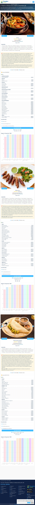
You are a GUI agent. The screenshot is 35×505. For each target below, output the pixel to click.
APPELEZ (4, 35)
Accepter (29, 502)
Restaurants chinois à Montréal (21, 487)
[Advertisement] (17, 473)
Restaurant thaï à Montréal (13, 496)
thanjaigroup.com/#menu (7, 428)
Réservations (4, 121)
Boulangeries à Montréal (3, 489)
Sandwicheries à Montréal (21, 494)
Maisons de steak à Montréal (4, 493)
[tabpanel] (17, 24)
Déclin (32, 502)
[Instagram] (30, 499)
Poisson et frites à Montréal (13, 489)
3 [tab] (17, 336)
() (20, 191)
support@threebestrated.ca (31, 495)
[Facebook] (27, 499)
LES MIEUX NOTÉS (3, 4)
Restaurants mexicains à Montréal (21, 491)
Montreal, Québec (5, 484)
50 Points (17, 7)
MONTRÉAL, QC (8, 4)
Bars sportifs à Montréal (3, 487)
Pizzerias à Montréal (12, 487)
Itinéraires (21, 41)
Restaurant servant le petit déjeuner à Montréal (13, 493)
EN (18, 4)
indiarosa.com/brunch (6, 274)
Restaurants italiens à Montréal (21, 489)
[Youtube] (32, 499)
